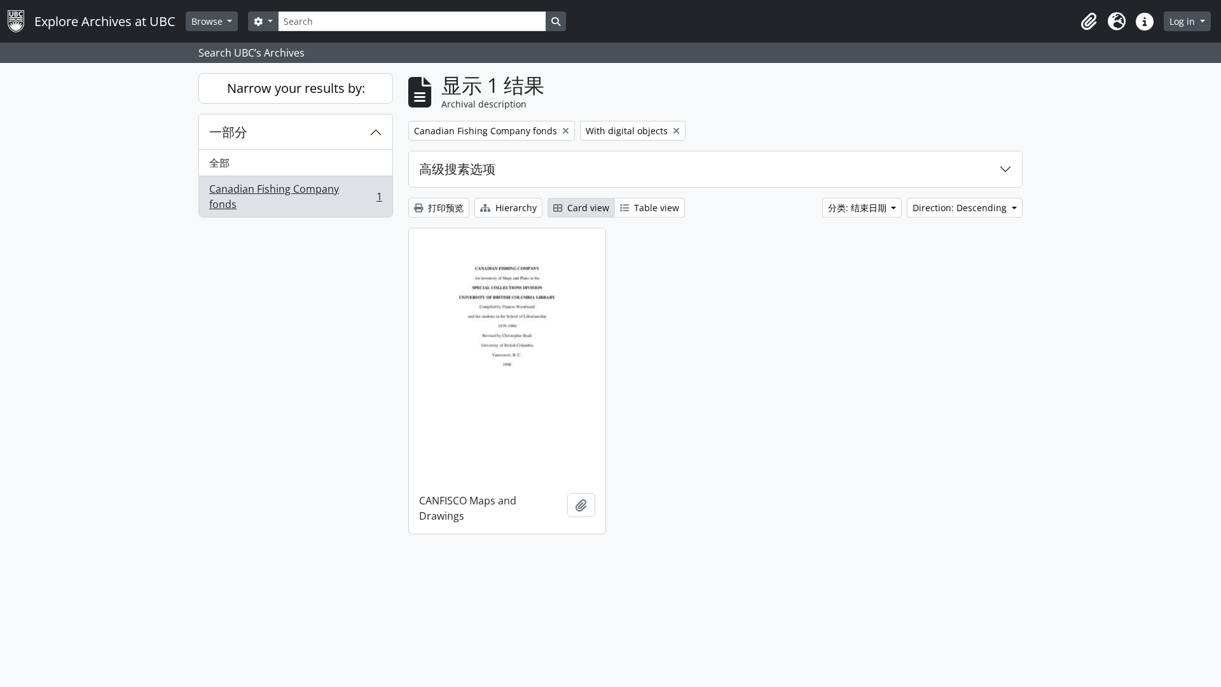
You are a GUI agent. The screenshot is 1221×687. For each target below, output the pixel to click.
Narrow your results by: (296, 88)
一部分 (228, 132)
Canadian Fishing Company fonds (295, 196)
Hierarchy (515, 208)
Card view (587, 208)
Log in (1183, 21)
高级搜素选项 (457, 168)
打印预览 (444, 208)
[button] (1089, 22)
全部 (219, 163)
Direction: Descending (961, 208)
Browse (208, 21)
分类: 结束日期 (858, 208)
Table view (655, 208)
